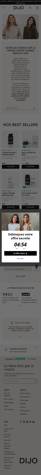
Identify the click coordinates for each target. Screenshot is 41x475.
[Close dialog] (37, 214)
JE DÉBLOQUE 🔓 (20, 253)
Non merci (20, 258)
